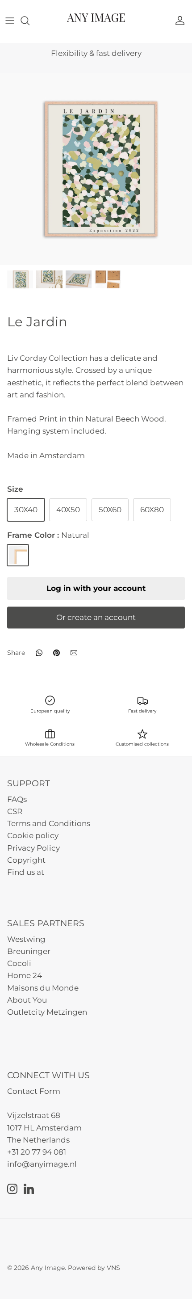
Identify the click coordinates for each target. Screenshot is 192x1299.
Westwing (26, 939)
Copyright (26, 860)
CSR (14, 811)
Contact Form (33, 1091)
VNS (113, 1268)
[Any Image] (96, 20)
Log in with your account (96, 588)
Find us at (25, 872)
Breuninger (28, 951)
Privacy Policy (33, 848)
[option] (96, 169)
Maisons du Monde (43, 987)
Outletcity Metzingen (47, 1012)
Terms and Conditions (48, 823)
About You (27, 999)
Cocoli (19, 963)
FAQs (17, 799)
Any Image (48, 1268)
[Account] (182, 20)
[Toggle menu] (10, 20)
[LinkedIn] (29, 1189)
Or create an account (96, 617)
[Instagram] (12, 1189)
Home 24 (24, 975)
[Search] (29, 20)
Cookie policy (32, 835)
